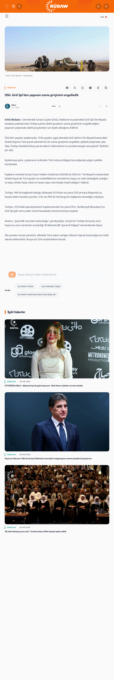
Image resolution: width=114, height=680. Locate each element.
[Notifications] (106, 6)
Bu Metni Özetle (25, 286)
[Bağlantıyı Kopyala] (106, 87)
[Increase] (106, 106)
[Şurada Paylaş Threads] (98, 87)
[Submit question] (12, 275)
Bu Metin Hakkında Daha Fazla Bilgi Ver (37, 294)
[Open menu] (7, 16)
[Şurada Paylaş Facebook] (67, 87)
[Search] (19, 6)
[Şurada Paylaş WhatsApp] (82, 87)
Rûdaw (13, 105)
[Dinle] (59, 106)
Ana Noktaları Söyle (50, 286)
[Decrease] (100, 106)
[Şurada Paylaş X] (75, 87)
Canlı (102, 17)
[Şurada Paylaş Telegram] (90, 87)
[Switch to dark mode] (98, 6)
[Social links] (7, 6)
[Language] (13, 6)
